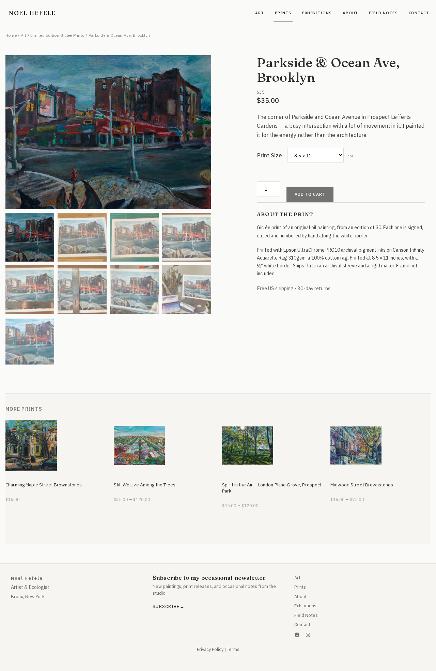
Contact (302, 624)
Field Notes (306, 615)
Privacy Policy (210, 649)
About (300, 596)
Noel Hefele (32, 12)
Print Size (269, 155)
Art (24, 35)
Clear (348, 155)
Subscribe (166, 606)
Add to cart (310, 194)
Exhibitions (305, 606)
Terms (233, 649)
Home (11, 35)
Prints (300, 587)
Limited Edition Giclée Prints (57, 35)
